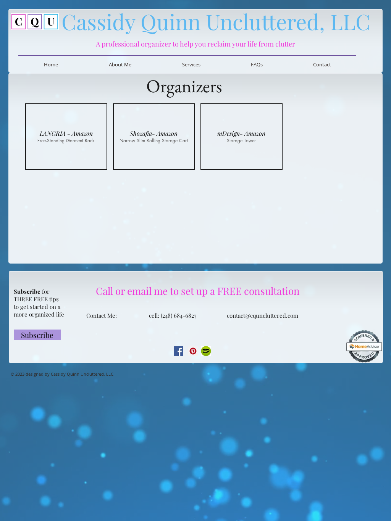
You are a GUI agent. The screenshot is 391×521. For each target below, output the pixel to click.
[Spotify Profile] (205, 351)
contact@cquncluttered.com (262, 315)
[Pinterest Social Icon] (193, 351)
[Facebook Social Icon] (178, 351)
